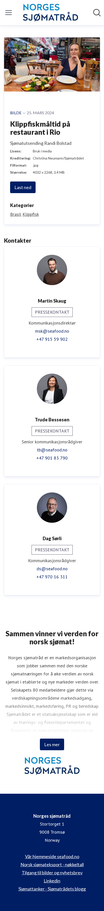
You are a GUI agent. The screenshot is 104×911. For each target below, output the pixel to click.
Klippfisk (30, 214)
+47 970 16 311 (52, 577)
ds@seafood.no (52, 569)
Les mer (52, 744)
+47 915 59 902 (52, 339)
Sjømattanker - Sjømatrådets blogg (52, 889)
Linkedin (52, 880)
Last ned (22, 187)
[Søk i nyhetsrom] (97, 13)
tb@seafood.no (52, 450)
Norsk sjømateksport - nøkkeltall (52, 864)
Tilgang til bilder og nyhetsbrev (52, 872)
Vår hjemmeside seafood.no (52, 856)
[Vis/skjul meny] (8, 12)
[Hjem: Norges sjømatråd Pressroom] (50, 12)
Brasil (15, 214)
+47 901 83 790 (52, 458)
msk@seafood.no (52, 331)
